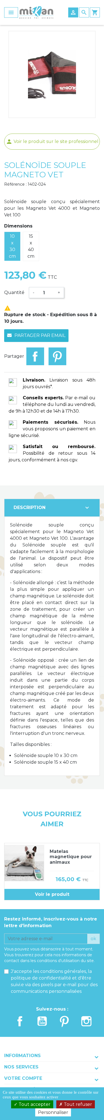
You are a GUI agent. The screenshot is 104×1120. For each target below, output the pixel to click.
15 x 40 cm (30, 246)
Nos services (21, 1067)
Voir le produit (52, 894)
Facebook (20, 1021)
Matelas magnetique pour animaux (71, 857)
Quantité (14, 292)
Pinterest (57, 356)
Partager (35, 356)
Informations (22, 1055)
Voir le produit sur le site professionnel (52, 141)
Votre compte (23, 1078)
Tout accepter (33, 1104)
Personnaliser (53, 1112)
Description (52, 507)
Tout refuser (77, 1104)
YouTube (42, 1021)
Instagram (86, 1021)
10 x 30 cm (12, 246)
